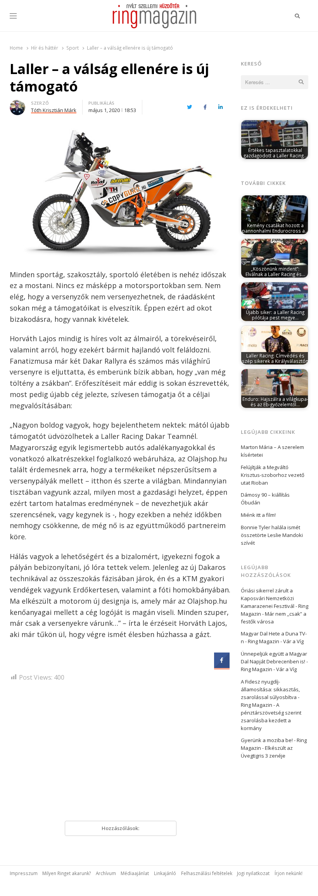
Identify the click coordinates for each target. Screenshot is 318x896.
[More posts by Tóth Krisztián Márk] (17, 104)
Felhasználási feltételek (206, 873)
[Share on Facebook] (222, 666)
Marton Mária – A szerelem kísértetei (272, 451)
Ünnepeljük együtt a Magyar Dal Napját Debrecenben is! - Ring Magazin (274, 661)
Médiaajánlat (135, 873)
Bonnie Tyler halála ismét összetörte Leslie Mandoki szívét (272, 535)
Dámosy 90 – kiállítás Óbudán (265, 498)
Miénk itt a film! (258, 514)
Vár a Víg (293, 641)
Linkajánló (165, 873)
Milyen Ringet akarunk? (66, 873)
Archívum (106, 873)
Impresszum (24, 873)
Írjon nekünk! (288, 873)
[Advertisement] (121, 754)
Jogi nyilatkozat (253, 873)
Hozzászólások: (120, 828)
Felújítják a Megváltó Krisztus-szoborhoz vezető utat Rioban (272, 475)
